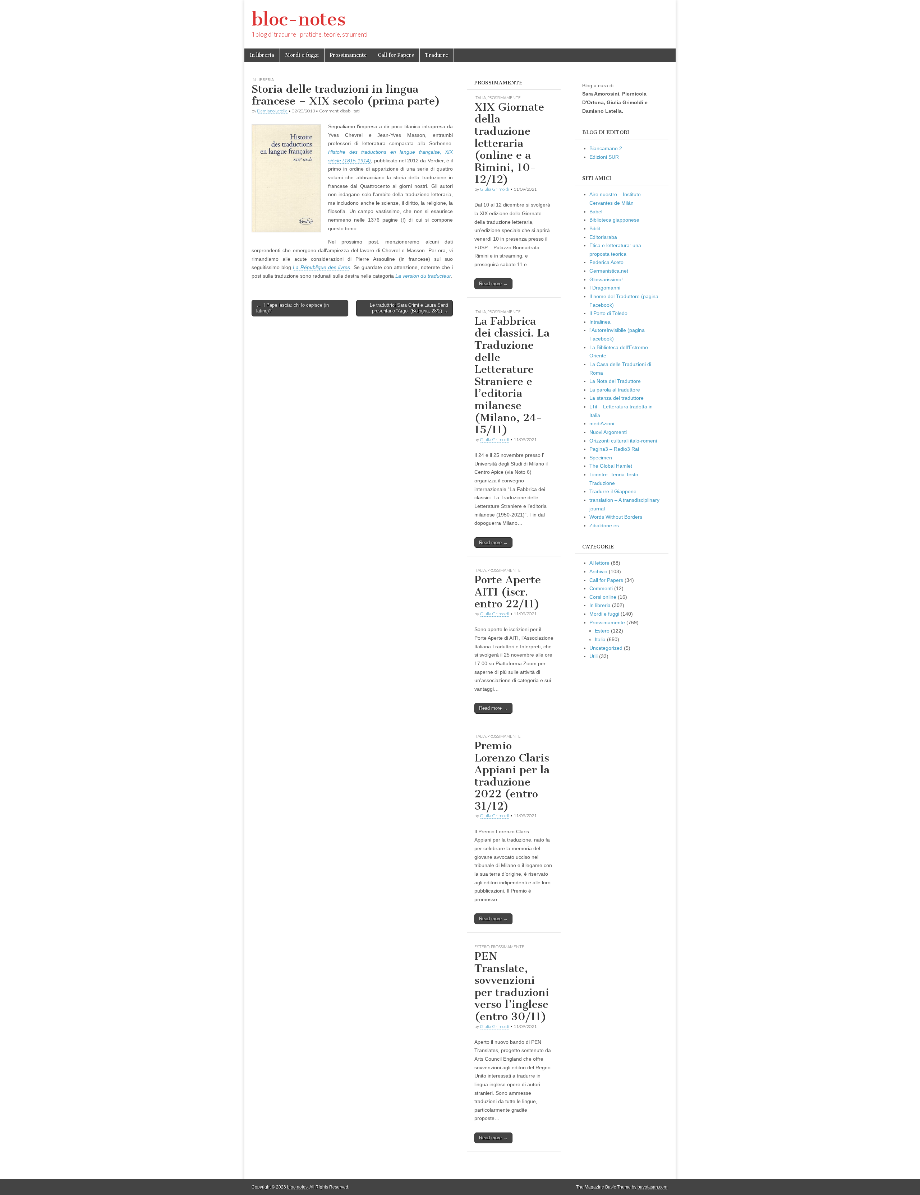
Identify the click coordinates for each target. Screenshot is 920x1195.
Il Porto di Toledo (608, 313)
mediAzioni (601, 423)
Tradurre (436, 55)
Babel (595, 211)
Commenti (601, 588)
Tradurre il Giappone (612, 491)
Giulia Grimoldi (494, 189)
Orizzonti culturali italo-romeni (623, 441)
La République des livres (321, 267)
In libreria (262, 55)
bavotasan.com (652, 1187)
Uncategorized (605, 648)
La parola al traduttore (614, 390)
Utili (593, 656)
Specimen (600, 457)
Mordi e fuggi (302, 55)
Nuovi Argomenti (608, 432)
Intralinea (600, 322)
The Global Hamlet (610, 466)
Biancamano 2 (605, 148)
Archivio (598, 571)
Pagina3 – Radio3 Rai (614, 449)
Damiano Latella (272, 111)
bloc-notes (299, 19)
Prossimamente (348, 55)
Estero (481, 946)
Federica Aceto (606, 262)
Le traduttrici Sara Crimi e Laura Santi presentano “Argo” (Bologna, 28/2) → (409, 308)
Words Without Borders (615, 517)
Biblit (594, 228)
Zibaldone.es (604, 525)
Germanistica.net (608, 271)
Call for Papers (396, 55)
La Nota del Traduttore (615, 381)
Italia (480, 97)
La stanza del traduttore (616, 398)
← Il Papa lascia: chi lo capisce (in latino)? (292, 308)
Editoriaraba (603, 237)
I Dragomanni (604, 288)
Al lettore (599, 563)
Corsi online (602, 597)
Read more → (493, 283)
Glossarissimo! (606, 279)
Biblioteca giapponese (614, 220)
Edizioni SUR (604, 157)
